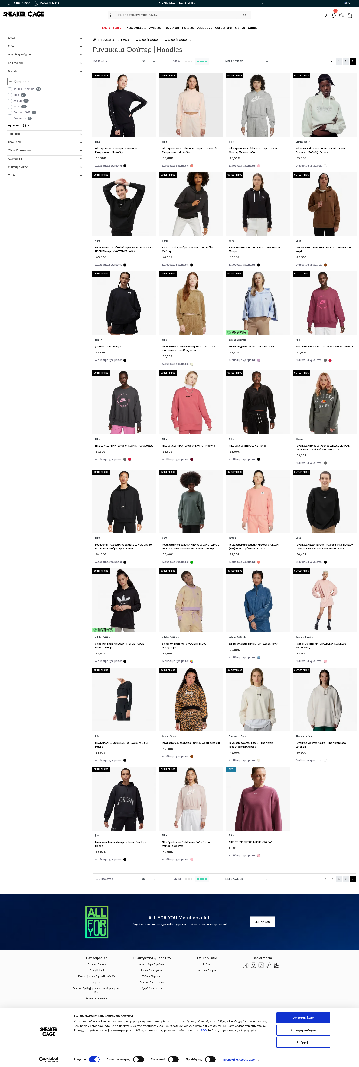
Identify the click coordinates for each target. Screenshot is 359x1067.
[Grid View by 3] (189, 61)
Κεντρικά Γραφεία (207, 970)
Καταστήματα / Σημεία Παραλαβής (97, 976)
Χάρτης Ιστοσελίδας (97, 998)
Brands (240, 28)
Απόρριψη (303, 1042)
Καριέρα (97, 982)
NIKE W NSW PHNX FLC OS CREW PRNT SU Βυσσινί (324, 346)
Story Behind (97, 970)
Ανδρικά (155, 28)
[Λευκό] (325, 166)
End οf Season (112, 28)
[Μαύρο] (124, 166)
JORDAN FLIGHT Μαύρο (108, 346)
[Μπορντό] (191, 460)
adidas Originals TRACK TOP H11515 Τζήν (253, 643)
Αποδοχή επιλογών (303, 1030)
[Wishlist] (325, 15)
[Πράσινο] (191, 563)
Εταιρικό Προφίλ (97, 964)
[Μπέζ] (191, 364)
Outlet (252, 28)
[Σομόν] (191, 166)
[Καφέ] (325, 265)
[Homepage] (94, 40)
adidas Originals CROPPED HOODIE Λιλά (251, 346)
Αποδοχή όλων (303, 1017)
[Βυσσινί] (330, 361)
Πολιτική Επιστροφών (152, 982)
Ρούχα (125, 40)
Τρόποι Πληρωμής (152, 976)
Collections (223, 28)
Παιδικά (188, 28)
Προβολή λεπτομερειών (239, 1059)
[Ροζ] (258, 166)
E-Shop (207, 964)
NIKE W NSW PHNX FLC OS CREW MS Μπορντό (188, 445)
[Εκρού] (258, 761)
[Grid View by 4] (202, 61)
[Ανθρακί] (325, 361)
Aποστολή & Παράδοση (152, 964)
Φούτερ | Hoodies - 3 (178, 40)
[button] (110, 15)
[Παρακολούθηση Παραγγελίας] (341, 15)
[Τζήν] (258, 658)
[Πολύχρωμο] (191, 661)
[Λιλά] (258, 361)
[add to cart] (350, 15)
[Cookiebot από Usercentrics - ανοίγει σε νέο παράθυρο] (48, 1059)
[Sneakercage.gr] (23, 14)
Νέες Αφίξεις (136, 28)
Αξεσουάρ (204, 28)
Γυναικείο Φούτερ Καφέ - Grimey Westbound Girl (191, 743)
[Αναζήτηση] (244, 15)
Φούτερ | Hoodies (147, 40)
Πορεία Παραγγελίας (152, 970)
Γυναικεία (171, 28)
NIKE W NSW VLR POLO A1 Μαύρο (247, 445)
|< (325, 61)
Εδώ (204, 1030)
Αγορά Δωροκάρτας (152, 988)
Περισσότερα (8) (16, 125)
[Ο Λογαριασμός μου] (333, 15)
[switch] (138, 1059)
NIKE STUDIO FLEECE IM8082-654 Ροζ (250, 842)
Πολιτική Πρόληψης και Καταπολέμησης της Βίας (97, 990)
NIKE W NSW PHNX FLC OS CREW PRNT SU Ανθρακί (124, 445)
